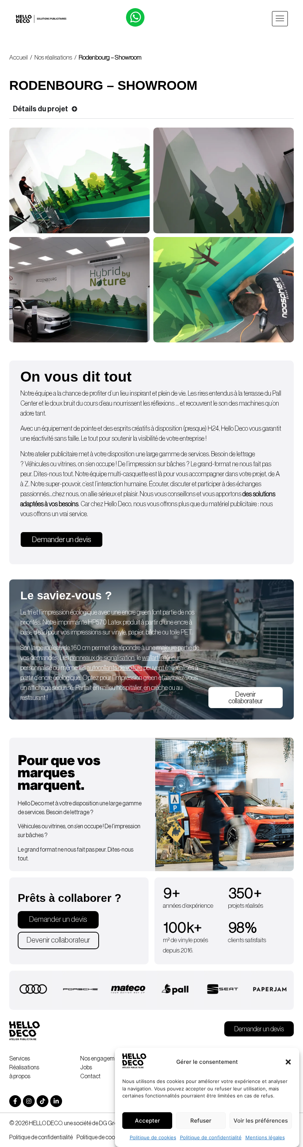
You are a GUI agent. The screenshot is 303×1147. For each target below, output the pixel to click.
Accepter (147, 1120)
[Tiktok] (42, 1101)
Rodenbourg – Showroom (110, 57)
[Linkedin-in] (56, 1101)
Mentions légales (265, 1137)
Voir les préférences (261, 1120)
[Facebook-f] (15, 1101)
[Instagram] (29, 1101)
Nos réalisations (53, 57)
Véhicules (37, 464)
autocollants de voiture (114, 667)
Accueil (18, 57)
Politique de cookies (153, 1137)
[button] (288, 1062)
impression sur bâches (157, 464)
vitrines (67, 464)
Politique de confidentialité (211, 1137)
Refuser (200, 1120)
